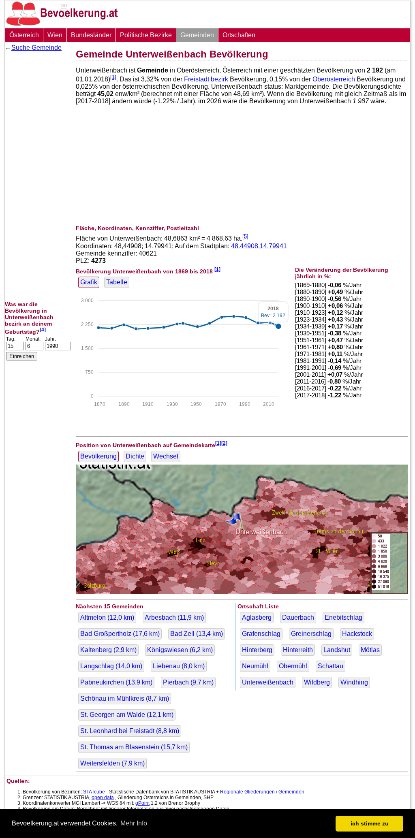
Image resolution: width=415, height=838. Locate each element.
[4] (43, 329)
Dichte (135, 456)
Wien (54, 35)
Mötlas (370, 649)
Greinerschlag (311, 633)
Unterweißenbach (267, 682)
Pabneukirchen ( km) (116, 682)
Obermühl (293, 666)
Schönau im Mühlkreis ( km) (124, 698)
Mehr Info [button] (133, 823)
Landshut (336, 649)
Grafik (88, 282)
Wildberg (317, 682)
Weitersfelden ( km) (112, 763)
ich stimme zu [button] (370, 823)
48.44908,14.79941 (259, 246)
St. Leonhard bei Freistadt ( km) (129, 730)
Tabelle (116, 282)
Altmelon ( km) (107, 617)
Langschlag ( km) (111, 666)
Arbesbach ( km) (174, 617)
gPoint (142, 803)
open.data (103, 797)
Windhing (354, 682)
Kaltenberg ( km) (108, 649)
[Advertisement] (37, 176)
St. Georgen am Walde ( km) (126, 714)
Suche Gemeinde (36, 47)
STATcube (94, 792)
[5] (245, 236)
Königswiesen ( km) (180, 649)
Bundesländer (91, 35)
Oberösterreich (333, 79)
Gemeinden (197, 35)
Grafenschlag (261, 633)
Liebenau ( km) (179, 666)
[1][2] (221, 443)
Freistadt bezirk (206, 79)
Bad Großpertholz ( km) (120, 633)
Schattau (330, 666)
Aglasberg (257, 617)
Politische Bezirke (146, 35)
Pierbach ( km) (188, 682)
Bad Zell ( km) (196, 633)
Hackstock (357, 633)
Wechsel (165, 456)
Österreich (24, 35)
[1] (113, 77)
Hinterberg (257, 649)
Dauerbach (298, 617)
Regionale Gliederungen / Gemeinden (262, 792)
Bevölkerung (98, 456)
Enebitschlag (343, 617)
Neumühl (255, 666)
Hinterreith (298, 649)
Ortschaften (238, 35)
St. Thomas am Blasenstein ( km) (134, 747)
